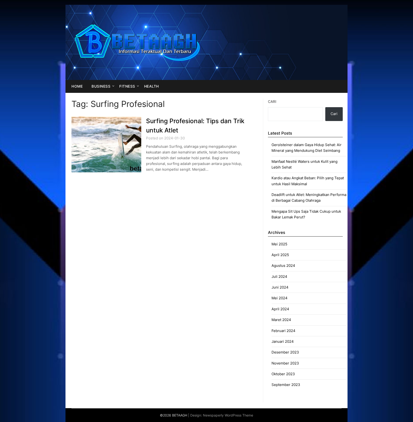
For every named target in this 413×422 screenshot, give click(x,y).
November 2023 (285, 363)
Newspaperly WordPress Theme (228, 415)
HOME (77, 86)
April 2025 (280, 255)
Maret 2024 (281, 319)
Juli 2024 (279, 276)
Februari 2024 (283, 330)
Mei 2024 (280, 298)
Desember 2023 (285, 352)
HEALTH (151, 86)
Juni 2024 (280, 287)
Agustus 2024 (283, 265)
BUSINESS (101, 86)
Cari (272, 101)
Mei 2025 (279, 244)
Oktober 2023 (283, 374)
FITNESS (127, 86)
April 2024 (280, 309)
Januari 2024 (283, 341)
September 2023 (286, 384)
